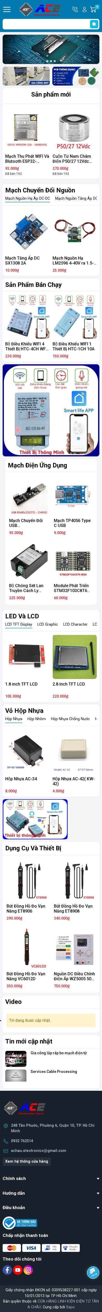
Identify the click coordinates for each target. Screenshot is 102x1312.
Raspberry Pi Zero (77, 343)
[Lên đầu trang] (94, 1287)
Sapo (70, 1307)
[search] (94, 24)
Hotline (75, 9)
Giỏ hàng (98, 9)
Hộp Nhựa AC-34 (21, 778)
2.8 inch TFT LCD (69, 684)
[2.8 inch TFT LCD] (75, 657)
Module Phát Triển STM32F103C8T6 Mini (71, 590)
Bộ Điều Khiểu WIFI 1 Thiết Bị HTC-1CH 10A (33, 346)
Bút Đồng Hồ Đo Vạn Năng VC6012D (26, 976)
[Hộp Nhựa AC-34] (27, 751)
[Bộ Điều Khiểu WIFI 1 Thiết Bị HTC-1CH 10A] (34, 316)
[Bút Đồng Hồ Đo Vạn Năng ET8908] (74, 880)
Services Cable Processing (54, 1071)
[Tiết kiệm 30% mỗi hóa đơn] (51, 410)
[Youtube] (18, 1270)
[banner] (35, 819)
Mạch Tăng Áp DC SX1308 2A (22, 261)
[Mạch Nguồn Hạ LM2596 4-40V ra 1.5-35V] (75, 231)
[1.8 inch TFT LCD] (27, 657)
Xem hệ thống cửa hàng (26, 1161)
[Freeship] (26, 76)
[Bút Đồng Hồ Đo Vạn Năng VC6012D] (27, 948)
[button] (47, 61)
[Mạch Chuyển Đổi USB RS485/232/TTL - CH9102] (28, 495)
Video (13, 1001)
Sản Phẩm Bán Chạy (33, 284)
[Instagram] (28, 1270)
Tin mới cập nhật (28, 1041)
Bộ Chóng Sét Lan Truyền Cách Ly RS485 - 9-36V (26, 590)
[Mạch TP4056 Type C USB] (73, 495)
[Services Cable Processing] (15, 1077)
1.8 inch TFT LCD (21, 684)
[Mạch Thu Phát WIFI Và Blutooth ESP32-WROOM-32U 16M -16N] (27, 129)
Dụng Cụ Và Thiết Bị (33, 848)
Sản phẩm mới (51, 94)
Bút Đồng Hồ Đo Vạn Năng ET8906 (26, 909)
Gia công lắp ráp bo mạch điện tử (59, 1053)
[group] (51, 49)
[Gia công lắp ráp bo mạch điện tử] (15, 1059)
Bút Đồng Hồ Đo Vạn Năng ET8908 (73, 909)
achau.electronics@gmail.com (38, 1150)
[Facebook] (8, 1270)
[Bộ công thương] (20, 1223)
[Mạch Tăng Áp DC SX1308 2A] (27, 231)
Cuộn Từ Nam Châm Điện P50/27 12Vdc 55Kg (72, 161)
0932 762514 (22, 1141)
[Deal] (75, 76)
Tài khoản (84, 9)
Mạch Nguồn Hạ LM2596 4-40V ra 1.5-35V (73, 263)
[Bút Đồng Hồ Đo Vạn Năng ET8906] (27, 880)
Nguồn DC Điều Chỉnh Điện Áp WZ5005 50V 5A (74, 978)
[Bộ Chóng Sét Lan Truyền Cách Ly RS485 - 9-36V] (28, 561)
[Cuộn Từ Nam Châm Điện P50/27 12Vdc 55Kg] (75, 129)
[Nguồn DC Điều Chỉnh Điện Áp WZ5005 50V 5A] (74, 948)
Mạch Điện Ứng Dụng (37, 465)
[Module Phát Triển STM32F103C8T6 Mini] (73, 561)
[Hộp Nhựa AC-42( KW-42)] (75, 751)
